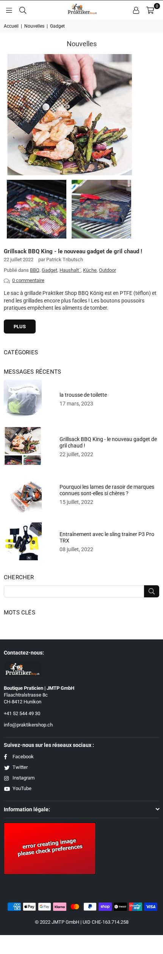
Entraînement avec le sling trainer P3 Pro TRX (107, 537)
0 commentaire (28, 280)
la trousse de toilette (83, 395)
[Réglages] (136, 10)
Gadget (49, 270)
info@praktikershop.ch (28, 725)
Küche (90, 270)
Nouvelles (34, 26)
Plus (20, 326)
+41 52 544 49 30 (22, 713)
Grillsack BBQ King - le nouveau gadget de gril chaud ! (73, 251)
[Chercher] (23, 10)
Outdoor (107, 270)
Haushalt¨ (70, 270)
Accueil (11, 26)
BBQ (34, 270)
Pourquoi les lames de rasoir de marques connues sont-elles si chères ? (107, 490)
